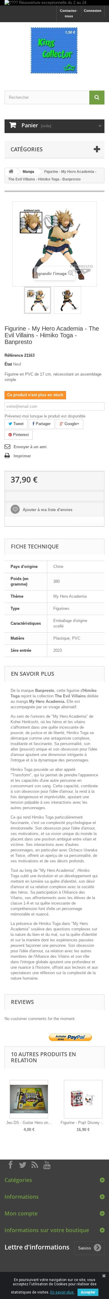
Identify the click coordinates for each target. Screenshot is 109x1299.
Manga (28, 172)
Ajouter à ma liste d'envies (46, 509)
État (8, 364)
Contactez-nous (69, 13)
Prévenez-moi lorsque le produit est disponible (45, 416)
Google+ (71, 423)
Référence (14, 355)
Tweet (18, 423)
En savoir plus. (62, 1292)
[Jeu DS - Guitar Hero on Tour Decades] (29, 1099)
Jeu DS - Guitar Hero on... (29, 1122)
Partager (43, 423)
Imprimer (22, 456)
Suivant (103, 1101)
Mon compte (21, 1213)
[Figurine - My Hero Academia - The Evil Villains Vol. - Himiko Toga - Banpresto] (37, 300)
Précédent (6, 1101)
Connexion (92, 10)
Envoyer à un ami (30, 447)
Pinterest (20, 434)
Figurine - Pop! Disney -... (83, 1122)
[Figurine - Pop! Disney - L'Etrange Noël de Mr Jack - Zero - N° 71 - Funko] (83, 1099)
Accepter (88, 1292)
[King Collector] (54, 51)
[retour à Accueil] (11, 172)
